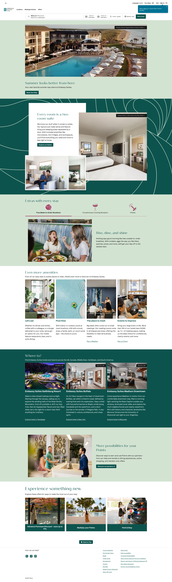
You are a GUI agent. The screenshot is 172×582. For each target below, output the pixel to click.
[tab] (48, 210)
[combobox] (55, 16)
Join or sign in (143, 8)
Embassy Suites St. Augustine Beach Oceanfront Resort (130, 27)
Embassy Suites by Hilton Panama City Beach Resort (131, 115)
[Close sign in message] (167, 6)
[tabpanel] (86, 239)
